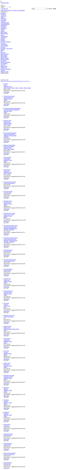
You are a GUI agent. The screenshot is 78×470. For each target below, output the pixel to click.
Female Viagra (7, 202)
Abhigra (6, 401)
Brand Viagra (7, 122)
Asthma (2, 30)
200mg (29, 88)
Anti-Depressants (5, 22)
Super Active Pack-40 (9, 454)
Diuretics (3, 40)
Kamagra (6, 413)
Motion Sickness (5, 58)
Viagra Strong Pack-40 (9, 183)
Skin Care (3, 65)
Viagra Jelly (6, 340)
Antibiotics (3, 26)
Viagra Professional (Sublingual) (11, 109)
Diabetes (3, 39)
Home (2, 10)
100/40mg (6, 242)
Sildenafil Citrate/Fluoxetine (10, 240)
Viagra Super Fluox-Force (10, 239)
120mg (16, 88)
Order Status (7, 10)
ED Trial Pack (7, 464)
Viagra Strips (7, 306)
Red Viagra (6, 364)
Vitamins (3, 70)
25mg (5, 88)
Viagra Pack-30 (7, 251)
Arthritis (3, 29)
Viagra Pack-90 (7, 192)
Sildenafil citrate (7, 353)
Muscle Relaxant (5, 59)
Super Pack (6, 425)
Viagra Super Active (8, 97)
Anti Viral (3, 21)
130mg (21, 88)
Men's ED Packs (5, 54)
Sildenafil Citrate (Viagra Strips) (11, 329)
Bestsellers (3, 13)
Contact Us (15, 10)
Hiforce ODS (7, 327)
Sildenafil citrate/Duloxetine (10, 228)
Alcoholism (3, 16)
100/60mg (6, 137)
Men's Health (4, 55)
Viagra (5, 85)
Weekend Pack (7, 445)
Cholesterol (3, 37)
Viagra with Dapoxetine (9, 134)
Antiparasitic (4, 28)
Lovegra (6, 352)
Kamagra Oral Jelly (8, 376)
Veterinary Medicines (6, 69)
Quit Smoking (4, 63)
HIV (2, 51)
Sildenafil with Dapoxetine (10, 135)
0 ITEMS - (52, 8)
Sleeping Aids (4, 66)
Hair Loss (3, 47)
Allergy (2, 17)
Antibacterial (4, 25)
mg (4, 318)
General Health (4, 45)
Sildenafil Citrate (8, 86)
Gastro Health (4, 44)
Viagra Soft (6, 171)
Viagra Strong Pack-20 (9, 261)
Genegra (6, 304)
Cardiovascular (4, 36)
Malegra (6, 389)
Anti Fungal (3, 20)
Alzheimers (3, 18)
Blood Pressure (4, 33)
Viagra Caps (7, 280)
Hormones (3, 52)
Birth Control (4, 32)
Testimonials (22, 10)
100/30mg (6, 229)
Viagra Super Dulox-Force (10, 227)
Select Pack (6, 92)
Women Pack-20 (8, 435)
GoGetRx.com (4, 8)
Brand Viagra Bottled (9, 146)
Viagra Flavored (7, 292)
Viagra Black (7, 158)
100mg (12, 88)
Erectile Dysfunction (6, 41)
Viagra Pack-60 (7, 270)
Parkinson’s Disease (5, 62)
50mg (8, 88)
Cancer (2, 35)
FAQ (11, 10)
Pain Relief (3, 60)
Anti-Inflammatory (5, 24)
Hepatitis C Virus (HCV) (7, 48)
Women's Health (5, 71)
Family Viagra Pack (8, 316)
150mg (25, 88)
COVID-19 (3, 14)
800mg (5, 217)
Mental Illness (4, 56)
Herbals (2, 50)
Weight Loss (4, 67)
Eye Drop (3, 43)
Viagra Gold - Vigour (9, 214)
